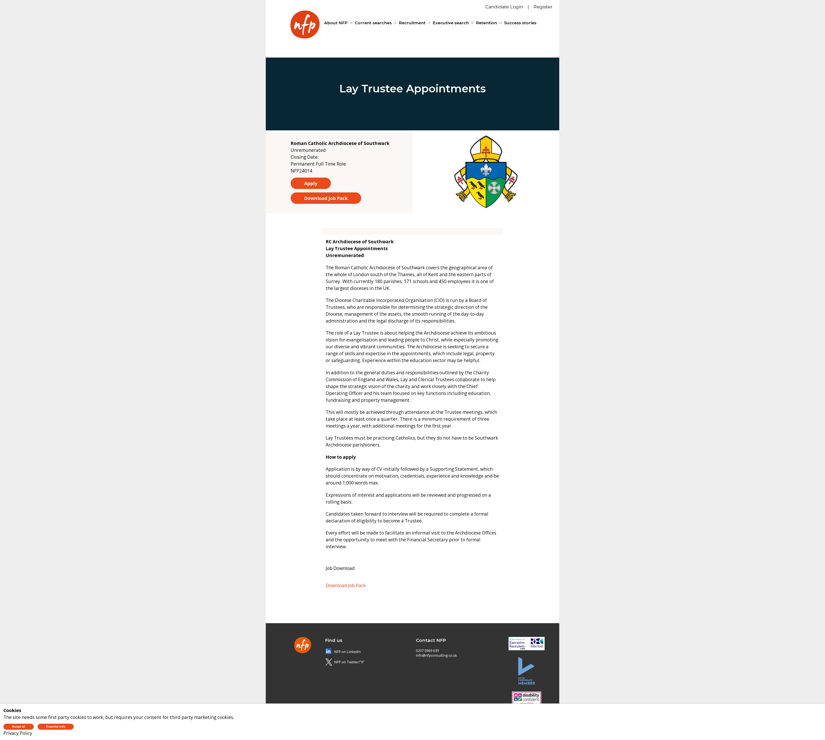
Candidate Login (504, 6)
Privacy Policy (17, 733)
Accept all (18, 726)
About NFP (336, 22)
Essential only (55, 726)
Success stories (520, 22)
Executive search (451, 22)
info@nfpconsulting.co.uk (436, 655)
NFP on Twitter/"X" (349, 662)
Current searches (373, 22)
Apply (310, 183)
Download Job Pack (326, 198)
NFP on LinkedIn (347, 651)
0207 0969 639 (427, 650)
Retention (486, 22)
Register (542, 6)
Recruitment (412, 22)
